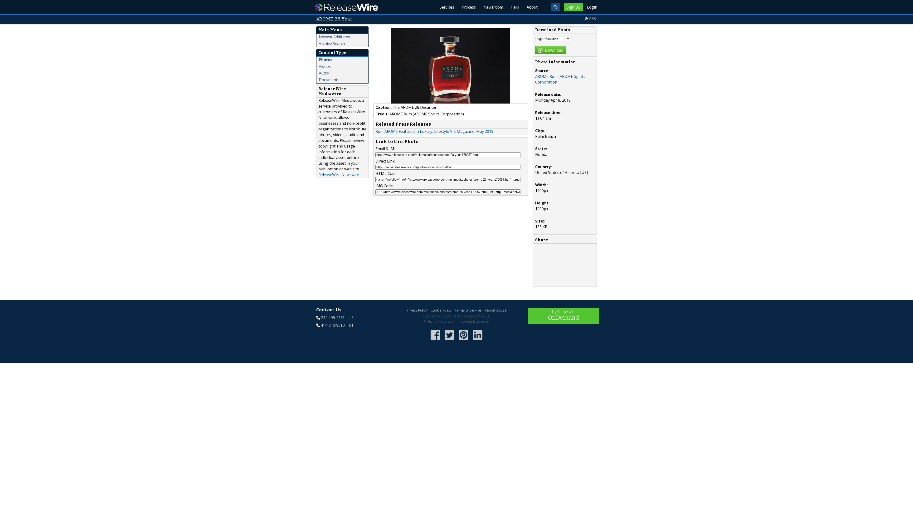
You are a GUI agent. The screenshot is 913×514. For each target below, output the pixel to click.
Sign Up (574, 7)
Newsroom (493, 7)
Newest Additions (334, 37)
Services (447, 7)
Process (469, 7)
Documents (329, 79)
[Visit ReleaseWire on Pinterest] (463, 340)
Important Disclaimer (473, 321)
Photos (325, 59)
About (532, 7)
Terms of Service (468, 310)
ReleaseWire (346, 7)
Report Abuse (496, 310)
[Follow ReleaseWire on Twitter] (449, 340)
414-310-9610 (333, 325)
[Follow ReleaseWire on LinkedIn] (477, 340)
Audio (324, 73)
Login (592, 7)
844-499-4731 (333, 317)
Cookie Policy (441, 310)
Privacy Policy (417, 310)
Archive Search (332, 43)
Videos (325, 66)
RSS (592, 18)
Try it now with (563, 315)
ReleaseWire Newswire (338, 174)
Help (515, 7)
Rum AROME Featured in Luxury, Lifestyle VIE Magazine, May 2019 (434, 131)
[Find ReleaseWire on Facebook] (435, 340)
